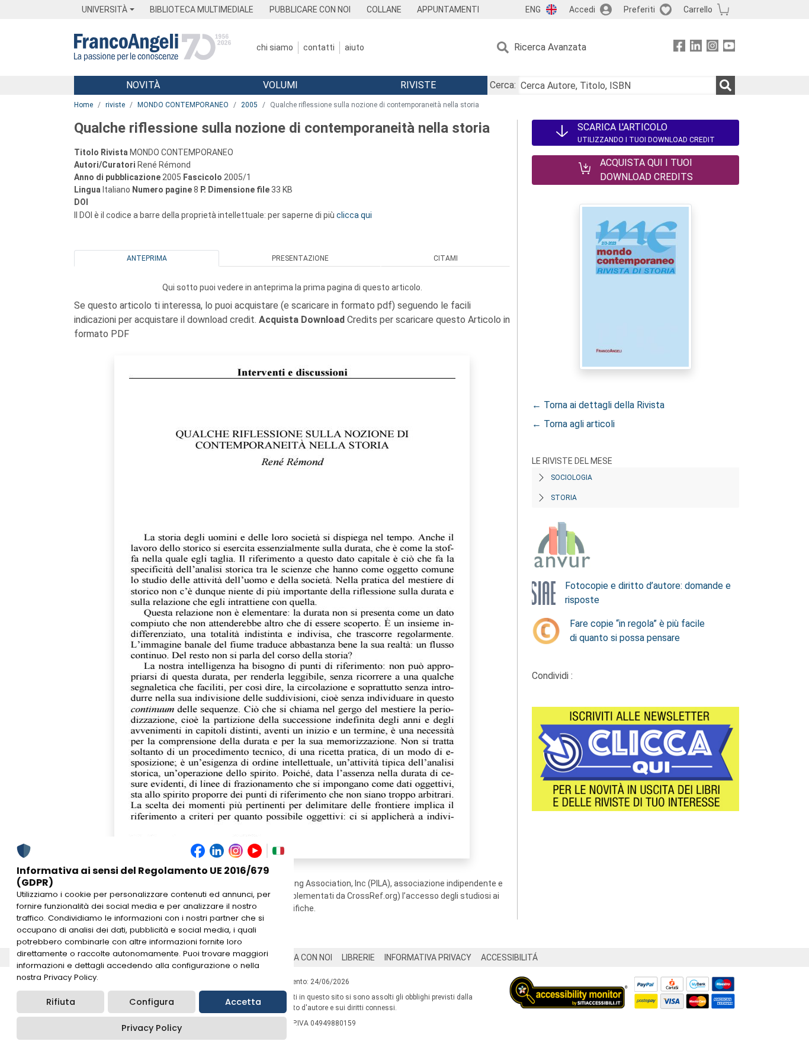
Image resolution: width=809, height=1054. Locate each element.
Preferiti (639, 9)
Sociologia (571, 477)
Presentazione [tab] (300, 258)
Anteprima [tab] (147, 258)
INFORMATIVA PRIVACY (427, 957)
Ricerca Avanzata (550, 47)
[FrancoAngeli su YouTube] (729, 48)
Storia (564, 498)
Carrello (697, 9)
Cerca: (503, 85)
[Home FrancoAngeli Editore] (152, 47)
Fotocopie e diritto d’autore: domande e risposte (648, 593)
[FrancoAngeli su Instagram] (712, 48)
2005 (249, 105)
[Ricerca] (725, 85)
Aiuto (354, 47)
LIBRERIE (358, 957)
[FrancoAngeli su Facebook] (679, 48)
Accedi (582, 9)
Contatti (319, 47)
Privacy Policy (151, 1028)
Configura (151, 1002)
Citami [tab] (446, 258)
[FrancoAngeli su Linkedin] (696, 48)
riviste (115, 105)
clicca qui (354, 215)
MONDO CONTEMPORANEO (183, 105)
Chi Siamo (274, 47)
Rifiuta (60, 1002)
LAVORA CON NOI (300, 957)
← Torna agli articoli (573, 424)
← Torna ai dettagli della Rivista (598, 405)
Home (83, 105)
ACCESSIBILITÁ (509, 957)
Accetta (243, 1002)
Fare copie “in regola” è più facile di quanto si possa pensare (637, 630)
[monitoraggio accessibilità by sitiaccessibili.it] (568, 983)
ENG (533, 9)
